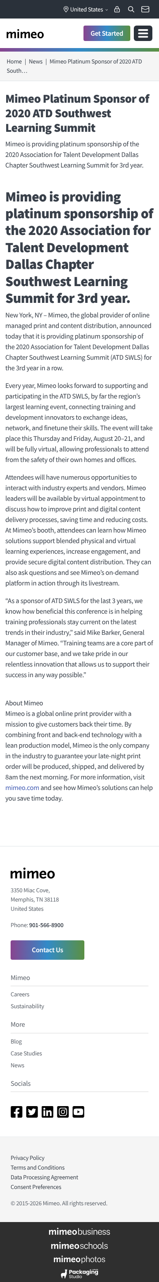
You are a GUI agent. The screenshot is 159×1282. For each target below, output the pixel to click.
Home (14, 61)
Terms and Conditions (37, 1167)
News (35, 61)
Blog (16, 1041)
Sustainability (27, 1006)
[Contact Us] (145, 9)
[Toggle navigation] (143, 33)
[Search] (131, 9)
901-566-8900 (46, 925)
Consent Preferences (36, 1187)
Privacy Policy (28, 1158)
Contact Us (47, 950)
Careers (20, 994)
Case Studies (26, 1053)
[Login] (117, 9)
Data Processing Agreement (44, 1177)
